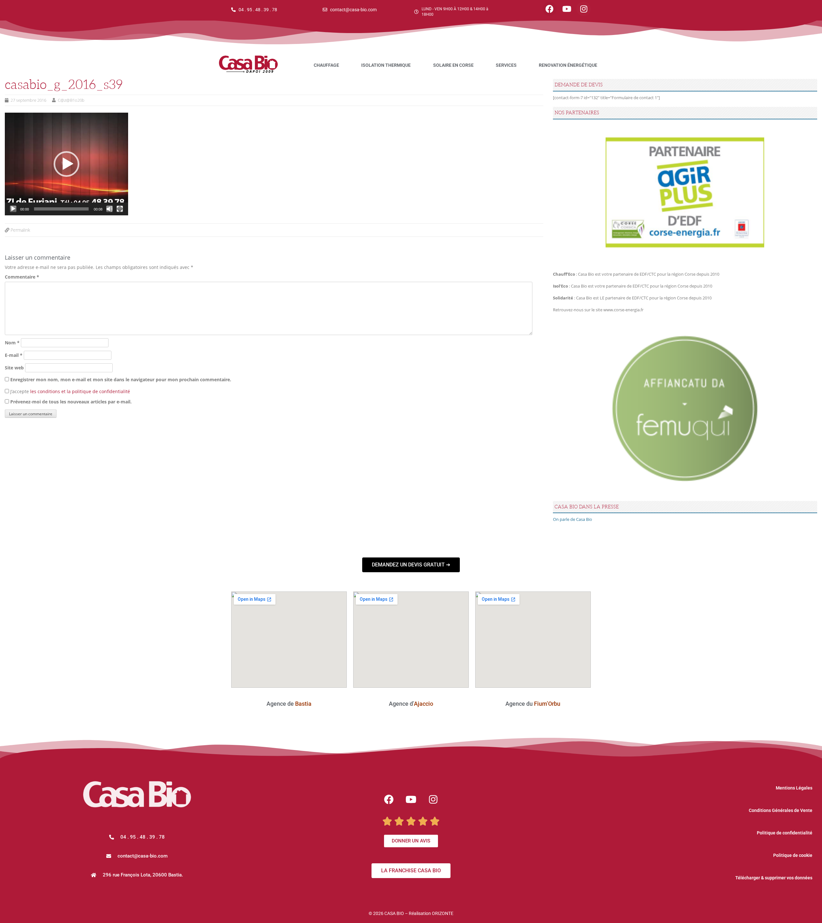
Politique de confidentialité (784, 832)
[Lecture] (13, 209)
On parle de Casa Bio (572, 519)
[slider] (61, 209)
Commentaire (22, 277)
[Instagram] (583, 9)
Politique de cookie (792, 855)
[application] (66, 164)
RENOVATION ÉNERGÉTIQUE (568, 65)
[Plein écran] (120, 209)
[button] (66, 164)
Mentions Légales (794, 787)
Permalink (20, 230)
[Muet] (109, 209)
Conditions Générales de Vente (780, 810)
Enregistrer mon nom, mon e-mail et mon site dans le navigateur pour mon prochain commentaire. (120, 379)
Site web (14, 368)
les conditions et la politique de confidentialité (80, 391)
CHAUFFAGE (326, 65)
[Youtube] (566, 9)
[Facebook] (549, 9)
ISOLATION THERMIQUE (386, 65)
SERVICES (506, 65)
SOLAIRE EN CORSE (453, 65)
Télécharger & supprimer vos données (773, 877)
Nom (12, 343)
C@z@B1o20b (71, 100)
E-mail (13, 355)
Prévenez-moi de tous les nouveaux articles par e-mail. (71, 402)
